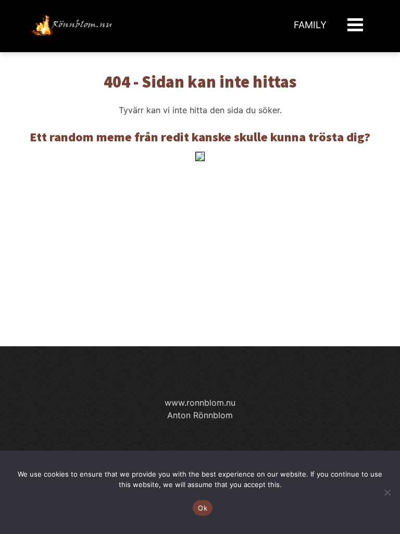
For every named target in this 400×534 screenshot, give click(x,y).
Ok (202, 508)
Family (310, 24)
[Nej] (387, 492)
